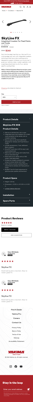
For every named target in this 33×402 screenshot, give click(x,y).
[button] (20, 7)
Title (2, 94)
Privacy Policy (16, 327)
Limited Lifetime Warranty (12, 188)
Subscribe (27, 389)
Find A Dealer (16, 310)
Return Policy (16, 331)
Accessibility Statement (16, 341)
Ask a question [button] (16, 235)
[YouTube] (22, 366)
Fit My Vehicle (19, 3)
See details (26, 1)
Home (4, 10)
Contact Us (16, 322)
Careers (16, 318)
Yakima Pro (16, 314)
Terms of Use (16, 334)
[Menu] (30, 7)
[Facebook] (16, 366)
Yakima (12, 357)
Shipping (4, 88)
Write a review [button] (9, 229)
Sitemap (16, 338)
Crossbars (11, 10)
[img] (7, 261)
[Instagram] (11, 366)
